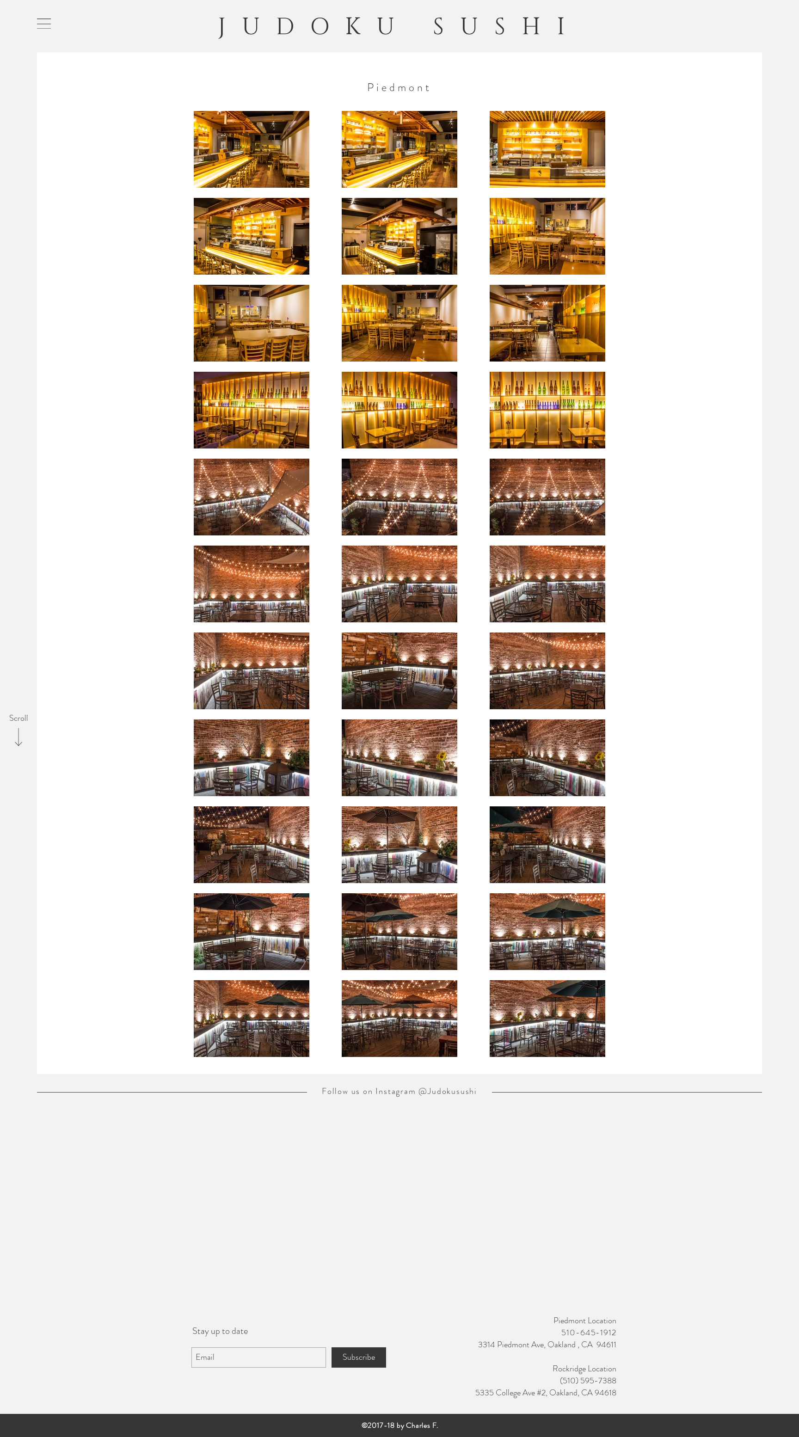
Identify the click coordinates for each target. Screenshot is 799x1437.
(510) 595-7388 (588, 1381)
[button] (44, 23)
